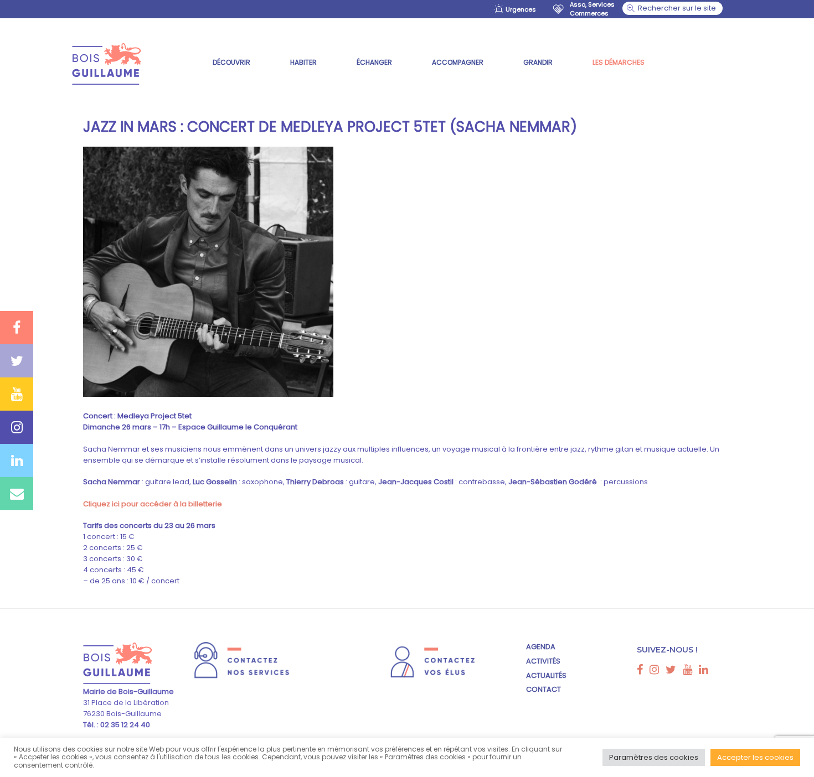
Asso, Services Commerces (592, 9)
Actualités (546, 675)
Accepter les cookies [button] (755, 757)
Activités (543, 661)
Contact (543, 689)
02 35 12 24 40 (124, 724)
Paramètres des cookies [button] (653, 757)
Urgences (521, 9)
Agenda (540, 646)
